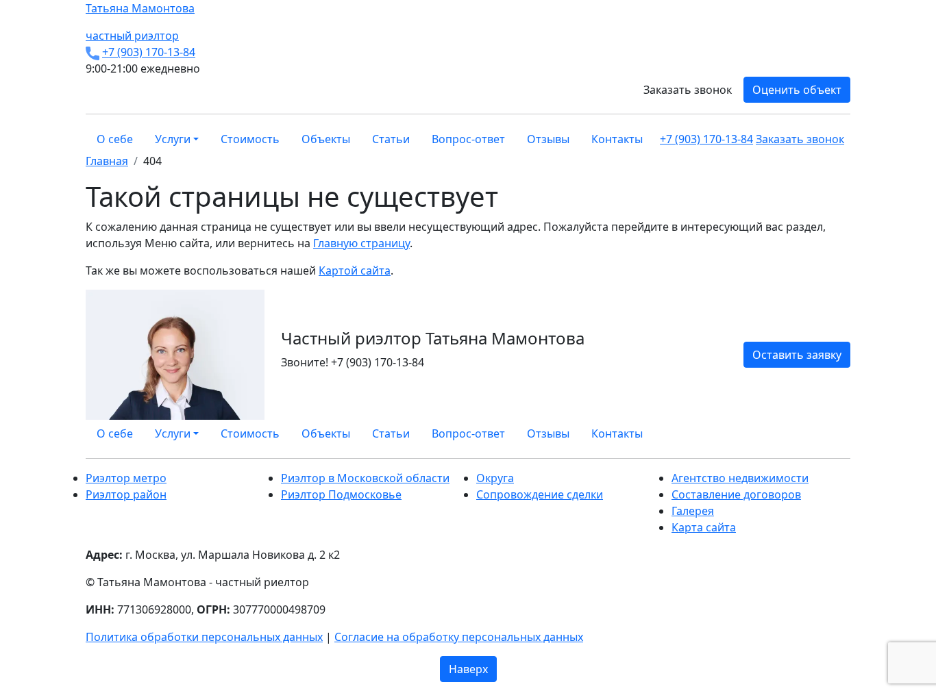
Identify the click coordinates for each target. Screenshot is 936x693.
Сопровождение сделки (539, 494)
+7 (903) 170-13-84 (148, 52)
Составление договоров (736, 494)
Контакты (617, 139)
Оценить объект (796, 89)
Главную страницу (361, 243)
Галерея (693, 510)
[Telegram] (846, 433)
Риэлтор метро (126, 478)
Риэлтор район (126, 494)
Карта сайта (704, 527)
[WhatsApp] (813, 433)
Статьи (391, 139)
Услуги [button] (172, 139)
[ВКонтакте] (821, 433)
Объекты (325, 139)
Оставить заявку (796, 354)
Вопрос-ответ (468, 139)
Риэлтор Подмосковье (341, 494)
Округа (495, 478)
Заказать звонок (687, 89)
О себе (115, 139)
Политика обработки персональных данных (204, 636)
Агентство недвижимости (740, 478)
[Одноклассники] (830, 433)
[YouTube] (838, 433)
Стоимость (250, 139)
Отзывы (548, 139)
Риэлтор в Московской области (365, 478)
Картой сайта (355, 270)
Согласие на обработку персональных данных (458, 636)
